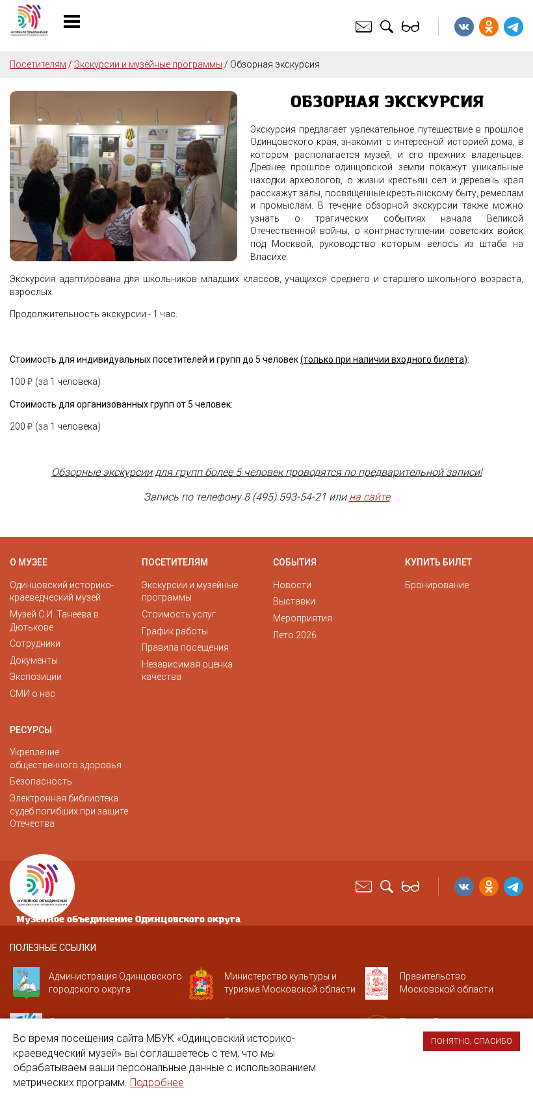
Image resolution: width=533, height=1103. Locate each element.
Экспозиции (36, 676)
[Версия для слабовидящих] (412, 26)
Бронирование (437, 585)
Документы (34, 660)
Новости (292, 585)
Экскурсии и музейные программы (148, 64)
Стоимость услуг (179, 614)
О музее (28, 562)
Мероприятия (302, 618)
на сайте (369, 497)
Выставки (294, 601)
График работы (175, 631)
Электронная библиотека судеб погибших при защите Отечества (69, 811)
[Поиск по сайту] (388, 26)
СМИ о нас (32, 693)
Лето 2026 (295, 635)
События (295, 562)
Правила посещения (185, 647)
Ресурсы (31, 730)
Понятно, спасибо (471, 1041)
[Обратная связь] (365, 26)
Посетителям (38, 64)
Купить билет (438, 562)
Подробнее (157, 1082)
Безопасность (41, 781)
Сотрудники (35, 643)
